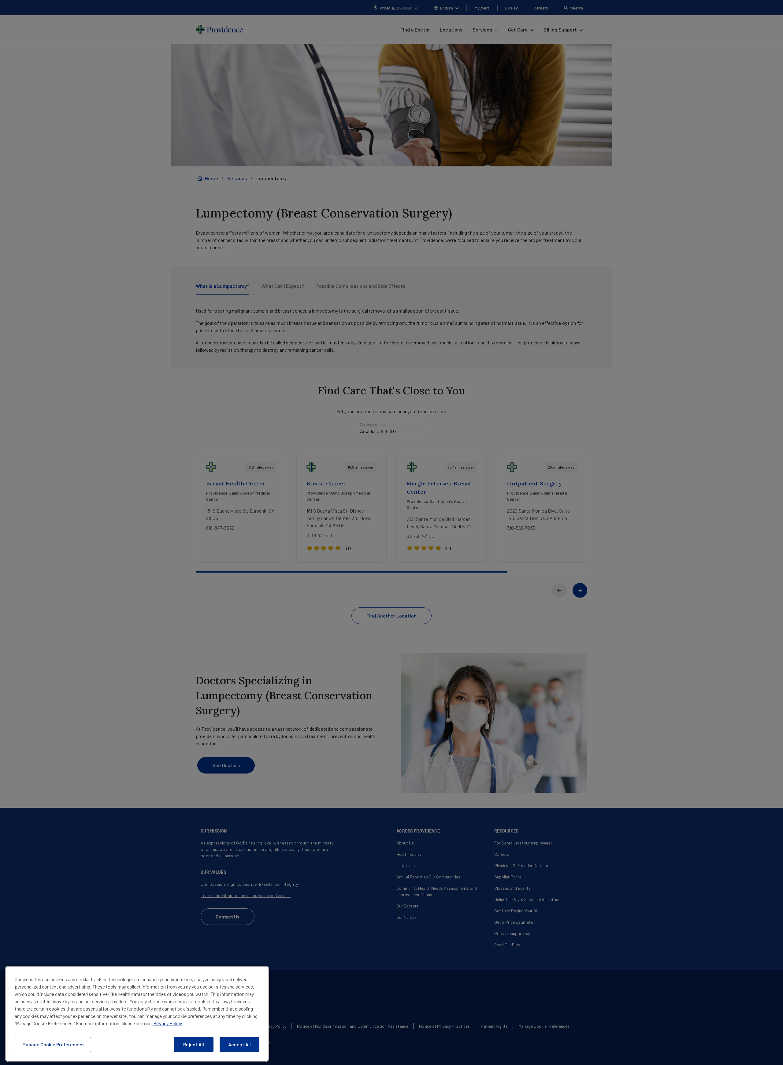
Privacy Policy (167, 1023)
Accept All (239, 1044)
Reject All (193, 1044)
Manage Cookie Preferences (52, 1044)
